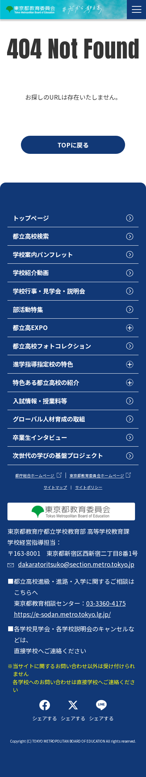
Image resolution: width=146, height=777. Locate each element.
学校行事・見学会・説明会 (49, 290)
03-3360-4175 (106, 603)
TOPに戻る (73, 144)
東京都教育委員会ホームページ (96, 476)
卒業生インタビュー (40, 437)
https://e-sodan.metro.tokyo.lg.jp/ (62, 614)
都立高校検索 (31, 235)
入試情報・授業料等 (40, 400)
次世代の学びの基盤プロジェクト (58, 455)
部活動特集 (28, 309)
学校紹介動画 (31, 272)
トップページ (31, 217)
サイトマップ (55, 487)
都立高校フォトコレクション (52, 345)
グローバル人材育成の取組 (49, 418)
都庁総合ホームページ (35, 476)
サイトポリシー (88, 487)
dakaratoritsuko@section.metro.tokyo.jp (76, 564)
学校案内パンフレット (43, 254)
